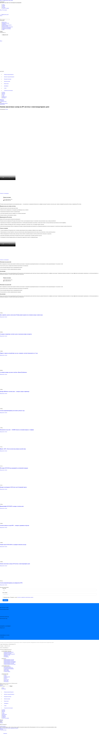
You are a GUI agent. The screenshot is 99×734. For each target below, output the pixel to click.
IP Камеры (6, 655)
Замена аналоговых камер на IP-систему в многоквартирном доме (15, 563)
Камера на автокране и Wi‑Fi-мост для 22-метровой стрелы (13, 487)
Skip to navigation (3, 0)
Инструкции (6, 681)
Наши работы (5, 103)
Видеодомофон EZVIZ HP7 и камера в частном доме (12, 506)
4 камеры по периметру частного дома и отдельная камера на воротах (16, 334)
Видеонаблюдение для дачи (9, 660)
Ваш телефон (5, 592)
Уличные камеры (7, 671)
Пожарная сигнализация (6, 28)
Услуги (5, 678)
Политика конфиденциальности (5, 649)
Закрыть (1, 685)
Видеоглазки (4, 22)
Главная (1, 103)
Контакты (6, 677)
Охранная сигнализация (6, 27)
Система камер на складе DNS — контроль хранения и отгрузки (14, 525)
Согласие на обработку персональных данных (25, 597)
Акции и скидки (7, 676)
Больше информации (7, 728)
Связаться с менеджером (4, 193)
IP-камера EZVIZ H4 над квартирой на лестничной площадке (14, 468)
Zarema (6, 109)
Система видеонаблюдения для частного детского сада (12, 410)
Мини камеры (6, 670)
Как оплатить (6, 679)
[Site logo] (7, 18)
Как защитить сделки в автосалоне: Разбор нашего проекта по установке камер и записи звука (21, 314)
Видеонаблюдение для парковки (10, 662)
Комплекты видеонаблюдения (7, 26)
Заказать (5, 600)
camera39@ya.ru (3, 32)
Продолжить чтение (3, 316)
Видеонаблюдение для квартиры (10, 661)
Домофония (4, 24)
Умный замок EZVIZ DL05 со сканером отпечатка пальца (13, 544)
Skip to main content (9, 0)
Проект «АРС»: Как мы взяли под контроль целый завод (13, 448)
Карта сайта (6, 680)
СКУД (3, 29)
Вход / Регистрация (5, 718)
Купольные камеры (7, 666)
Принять (16, 728)
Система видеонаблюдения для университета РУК (11, 582)
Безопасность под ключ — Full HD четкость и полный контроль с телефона (17, 429)
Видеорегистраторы (5, 23)
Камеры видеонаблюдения (8, 652)
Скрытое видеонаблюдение (9, 668)
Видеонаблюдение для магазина (9, 664)
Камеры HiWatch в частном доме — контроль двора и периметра (14, 391)
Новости (5, 675)
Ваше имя (4, 588)
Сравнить (3, 717)
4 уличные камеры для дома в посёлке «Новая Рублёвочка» (13, 372)
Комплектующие (5, 25)
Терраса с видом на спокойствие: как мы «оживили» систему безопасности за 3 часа (19, 353)
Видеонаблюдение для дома (9, 659)
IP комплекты (6, 656)
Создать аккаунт (3, 726)
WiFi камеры (6, 669)
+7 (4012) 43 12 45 (4, 14)
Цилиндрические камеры (8, 667)
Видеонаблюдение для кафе (9, 663)
